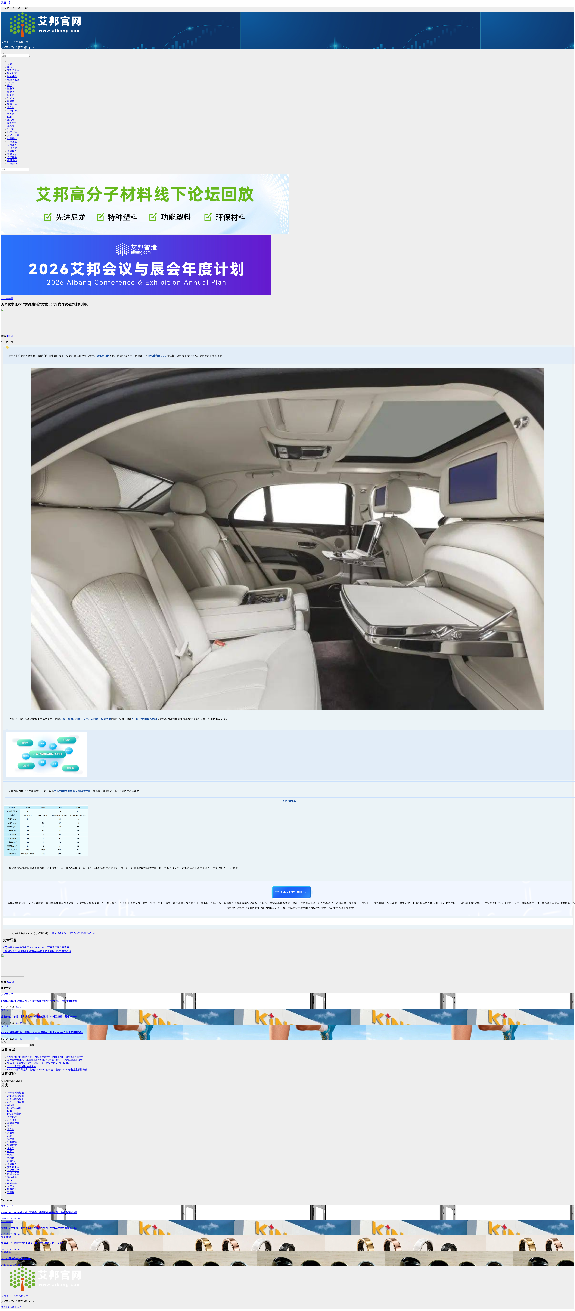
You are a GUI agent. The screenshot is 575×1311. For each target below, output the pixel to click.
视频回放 (12, 1176)
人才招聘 (12, 1117)
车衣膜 (10, 126)
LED (9, 117)
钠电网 (10, 91)
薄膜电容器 (13, 1173)
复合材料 (12, 1132)
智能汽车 (12, 73)
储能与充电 (13, 1123)
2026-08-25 (7, 1218)
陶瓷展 (10, 1192)
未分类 (10, 1148)
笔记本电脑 (13, 79)
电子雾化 (12, 138)
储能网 (10, 95)
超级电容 (12, 1183)
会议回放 (12, 148)
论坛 (9, 67)
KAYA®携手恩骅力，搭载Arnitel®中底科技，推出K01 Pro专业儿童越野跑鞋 (42, 1032)
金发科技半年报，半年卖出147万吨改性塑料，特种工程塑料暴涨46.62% (39, 1016)
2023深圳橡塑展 (15, 1092)
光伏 (9, 85)
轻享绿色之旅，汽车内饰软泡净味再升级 (73, 933)
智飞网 (10, 129)
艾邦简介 (12, 163)
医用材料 (12, 119)
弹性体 (10, 114)
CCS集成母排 (14, 1108)
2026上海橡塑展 (15, 1102)
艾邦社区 (12, 145)
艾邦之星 (12, 141)
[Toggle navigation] (2, 53)
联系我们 (12, 160)
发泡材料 (12, 122)
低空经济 (12, 1120)
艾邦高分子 (7, 298)
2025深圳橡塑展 (15, 1099)
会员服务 (12, 157)
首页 (9, 64)
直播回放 (12, 154)
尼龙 (9, 1136)
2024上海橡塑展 (15, 1096)
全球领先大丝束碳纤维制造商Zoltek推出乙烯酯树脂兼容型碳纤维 (37, 951)
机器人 (10, 1151)
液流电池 (12, 104)
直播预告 (12, 151)
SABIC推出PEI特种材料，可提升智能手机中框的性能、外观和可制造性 (39, 1001)
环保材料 (12, 132)
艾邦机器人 (13, 110)
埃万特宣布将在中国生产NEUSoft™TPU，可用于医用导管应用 (36, 947)
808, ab (9, 336)
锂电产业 (12, 1189)
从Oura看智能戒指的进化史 (21, 1066)
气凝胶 (10, 98)
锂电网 (10, 88)
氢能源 (10, 101)
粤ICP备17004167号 (11, 1307)
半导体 (10, 107)
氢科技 (10, 1158)
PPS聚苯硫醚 (14, 1113)
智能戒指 (12, 76)
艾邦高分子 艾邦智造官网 (14, 42)
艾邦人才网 (13, 135)
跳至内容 (6, 2)
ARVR (10, 82)
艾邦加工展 (13, 1167)
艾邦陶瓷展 (13, 70)
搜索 (3, 1042)
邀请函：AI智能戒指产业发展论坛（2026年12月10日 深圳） (38, 1063)
